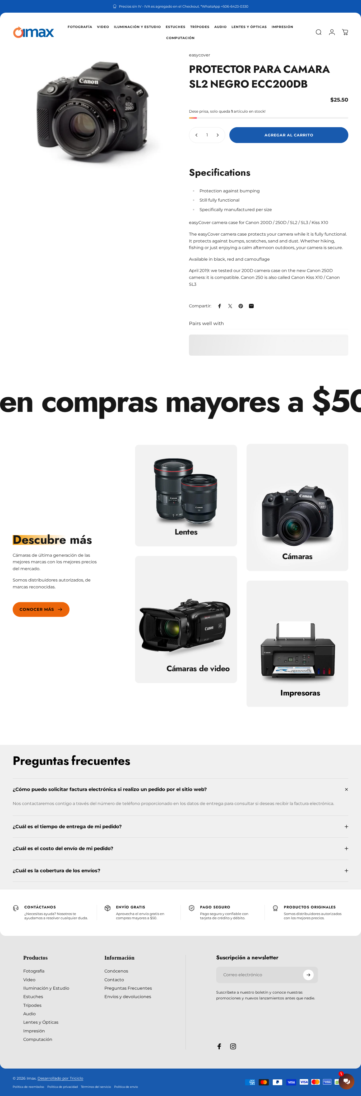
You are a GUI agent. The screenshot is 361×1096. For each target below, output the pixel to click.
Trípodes (32, 1005)
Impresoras (300, 693)
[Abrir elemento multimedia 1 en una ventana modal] (92, 111)
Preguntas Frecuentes (128, 988)
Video (29, 979)
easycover (199, 55)
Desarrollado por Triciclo (60, 1078)
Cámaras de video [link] (198, 669)
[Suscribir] (308, 975)
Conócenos (116, 971)
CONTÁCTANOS (40, 907)
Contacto (114, 979)
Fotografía (33, 971)
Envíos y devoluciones (127, 996)
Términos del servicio (96, 1087)
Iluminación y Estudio (46, 988)
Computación (37, 1039)
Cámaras (297, 556)
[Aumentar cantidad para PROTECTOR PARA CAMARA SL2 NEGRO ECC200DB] (219, 135)
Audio (29, 1013)
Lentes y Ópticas (40, 1022)
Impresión (34, 1030)
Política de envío (126, 1087)
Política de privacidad (62, 1087)
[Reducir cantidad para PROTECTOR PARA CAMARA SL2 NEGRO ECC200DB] (195, 135)
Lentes (186, 532)
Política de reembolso (28, 1087)
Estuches (33, 996)
